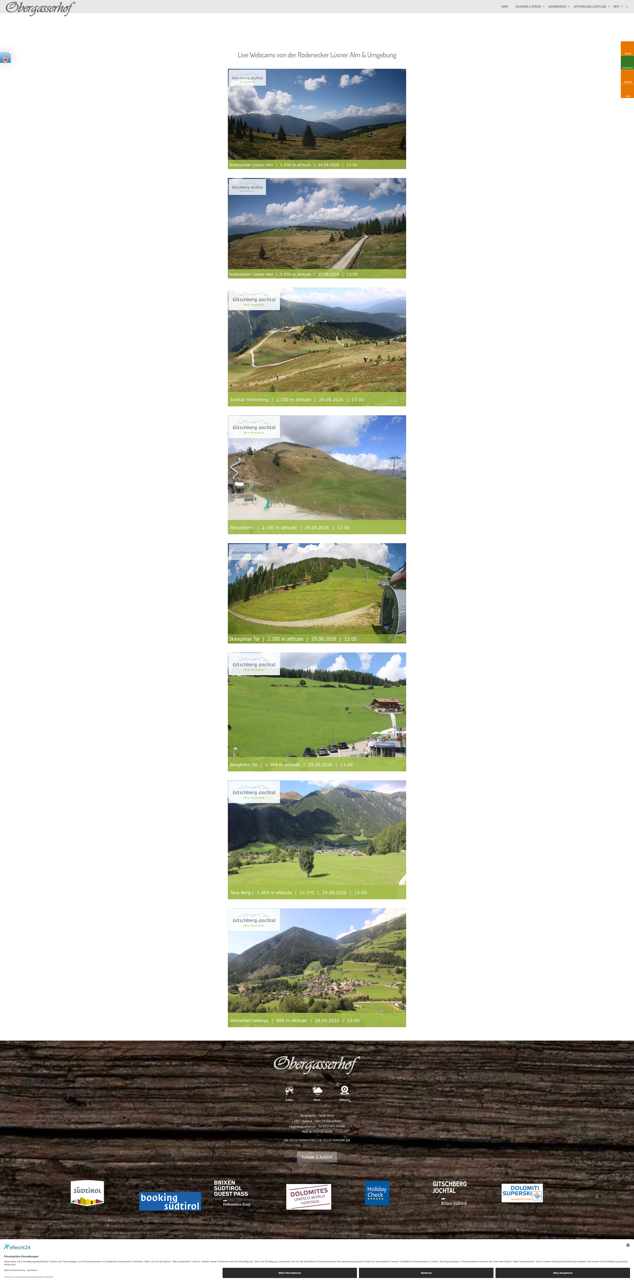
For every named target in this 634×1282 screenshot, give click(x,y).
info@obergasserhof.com (302, 1126)
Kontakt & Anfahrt (317, 1157)
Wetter (317, 1100)
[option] (99, 1195)
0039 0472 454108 (334, 1126)
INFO (616, 6)
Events (289, 1100)
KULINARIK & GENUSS (528, 6)
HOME (504, 6)
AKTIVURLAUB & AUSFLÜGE (590, 6)
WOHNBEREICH (557, 6)
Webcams (344, 1100)
